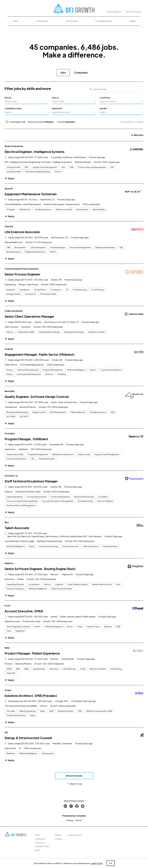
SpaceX (9, 188)
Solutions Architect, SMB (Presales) (31, 696)
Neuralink (9, 391)
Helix (7, 647)
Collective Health (14, 311)
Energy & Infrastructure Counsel (28, 738)
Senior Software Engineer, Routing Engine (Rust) (40, 569)
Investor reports (75, 835)
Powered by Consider (132, 121)
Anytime (70, 121)
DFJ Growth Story (133, 12)
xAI (6, 732)
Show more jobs (74, 775)
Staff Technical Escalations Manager (31, 481)
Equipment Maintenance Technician (31, 194)
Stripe (8, 690)
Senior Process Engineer (22, 274)
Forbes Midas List (113, 12)
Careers (58, 835)
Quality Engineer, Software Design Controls (37, 397)
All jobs (49, 121)
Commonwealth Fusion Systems (22, 268)
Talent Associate (17, 528)
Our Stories (71, 21)
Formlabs (10, 433)
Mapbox (9, 563)
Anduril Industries (14, 146)
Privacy (70, 820)
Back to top (76, 783)
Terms (78, 820)
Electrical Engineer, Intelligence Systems (34, 152)
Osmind (9, 226)
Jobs (63, 72)
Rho (7, 522)
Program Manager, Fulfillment (26, 439)
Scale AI (9, 349)
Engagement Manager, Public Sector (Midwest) (39, 354)
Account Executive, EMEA (24, 611)
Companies (42, 21)
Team (15, 21)
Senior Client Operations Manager (29, 316)
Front (8, 605)
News (132, 21)
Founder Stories (104, 21)
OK (110, 863)
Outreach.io (11, 475)
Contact (58, 839)
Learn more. (97, 863)
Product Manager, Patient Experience (32, 653)
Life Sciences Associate (22, 232)
